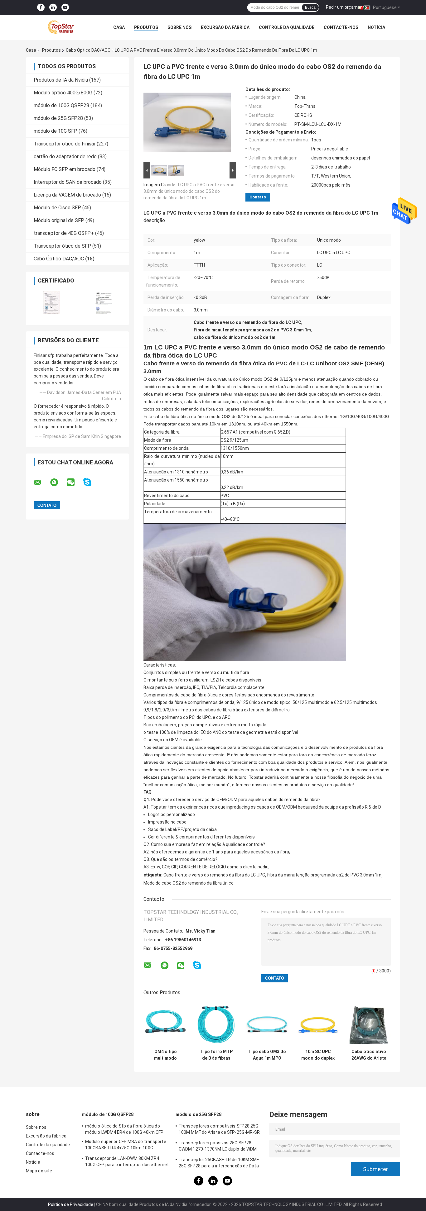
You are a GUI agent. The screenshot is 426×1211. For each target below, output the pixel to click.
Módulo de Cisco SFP (57, 208)
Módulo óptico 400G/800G (63, 93)
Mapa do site (39, 1170)
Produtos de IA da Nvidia (61, 80)
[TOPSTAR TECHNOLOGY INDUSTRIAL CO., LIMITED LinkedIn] (53, 8)
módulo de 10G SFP (55, 131)
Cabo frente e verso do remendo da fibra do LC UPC (214, 874)
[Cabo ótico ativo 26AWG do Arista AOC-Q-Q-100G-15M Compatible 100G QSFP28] (369, 1024)
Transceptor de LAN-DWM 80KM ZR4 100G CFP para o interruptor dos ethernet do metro (127, 1162)
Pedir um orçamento (346, 7)
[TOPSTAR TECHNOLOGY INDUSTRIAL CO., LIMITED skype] (91, 482)
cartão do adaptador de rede (65, 156)
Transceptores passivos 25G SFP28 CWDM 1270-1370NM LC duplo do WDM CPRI (218, 1146)
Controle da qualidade (286, 27)
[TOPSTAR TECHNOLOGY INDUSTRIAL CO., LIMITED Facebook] (40, 8)
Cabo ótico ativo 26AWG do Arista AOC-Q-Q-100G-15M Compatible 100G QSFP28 (368, 1055)
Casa (119, 27)
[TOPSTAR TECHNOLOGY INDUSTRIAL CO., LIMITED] (60, 27)
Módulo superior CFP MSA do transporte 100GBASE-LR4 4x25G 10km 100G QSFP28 (125, 1145)
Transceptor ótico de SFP (62, 246)
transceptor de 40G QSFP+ (64, 233)
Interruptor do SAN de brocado (68, 182)
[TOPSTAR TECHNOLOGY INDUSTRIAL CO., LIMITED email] (41, 482)
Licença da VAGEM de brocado (67, 195)
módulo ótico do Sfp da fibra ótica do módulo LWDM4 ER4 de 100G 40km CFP (124, 1129)
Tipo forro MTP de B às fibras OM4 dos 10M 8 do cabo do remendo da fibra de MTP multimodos (216, 1055)
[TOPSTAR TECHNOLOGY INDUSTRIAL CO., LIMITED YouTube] (65, 8)
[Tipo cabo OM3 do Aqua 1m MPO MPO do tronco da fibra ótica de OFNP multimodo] (267, 1024)
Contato (257, 197)
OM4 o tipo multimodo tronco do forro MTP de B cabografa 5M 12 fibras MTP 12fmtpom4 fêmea (165, 1055)
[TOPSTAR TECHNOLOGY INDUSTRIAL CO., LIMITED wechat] (74, 482)
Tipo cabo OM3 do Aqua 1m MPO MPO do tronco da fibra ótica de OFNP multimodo (267, 1055)
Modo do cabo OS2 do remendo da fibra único (188, 883)
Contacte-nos (341, 27)
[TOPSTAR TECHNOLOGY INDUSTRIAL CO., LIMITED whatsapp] (58, 482)
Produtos (146, 27)
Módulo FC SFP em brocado (64, 169)
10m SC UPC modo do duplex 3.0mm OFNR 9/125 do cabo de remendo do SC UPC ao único (318, 1055)
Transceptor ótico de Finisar (64, 144)
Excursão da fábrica (225, 27)
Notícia (376, 27)
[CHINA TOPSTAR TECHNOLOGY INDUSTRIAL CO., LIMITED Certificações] (51, 302)
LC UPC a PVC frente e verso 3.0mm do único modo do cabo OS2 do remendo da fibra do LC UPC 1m (189, 191)
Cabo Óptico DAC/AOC (88, 50)
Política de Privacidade (70, 1204)
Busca (310, 7)
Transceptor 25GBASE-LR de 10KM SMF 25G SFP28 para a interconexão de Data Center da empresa (219, 1163)
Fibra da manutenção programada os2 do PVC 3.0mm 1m (324, 874)
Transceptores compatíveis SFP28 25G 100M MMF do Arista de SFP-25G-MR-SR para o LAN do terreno (219, 1130)
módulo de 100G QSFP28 (61, 105)
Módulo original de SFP (59, 220)
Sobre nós (179, 27)
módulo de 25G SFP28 (58, 118)
